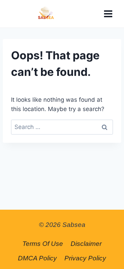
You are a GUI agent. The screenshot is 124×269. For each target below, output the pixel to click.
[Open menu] (108, 13)
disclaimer (86, 243)
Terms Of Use (42, 243)
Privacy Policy (85, 258)
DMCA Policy (37, 258)
